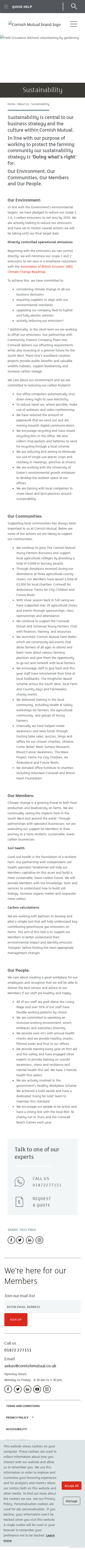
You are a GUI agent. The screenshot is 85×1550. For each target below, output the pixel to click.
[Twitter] (20, 1240)
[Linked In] (30, 1240)
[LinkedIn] (27, 1389)
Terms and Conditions (24, 1406)
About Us (23, 104)
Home (11, 104)
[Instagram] (39, 1240)
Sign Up (16, 1319)
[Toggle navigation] (73, 24)
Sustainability (40, 104)
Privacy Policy (17, 1417)
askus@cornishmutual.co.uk (30, 1365)
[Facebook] (11, 1240)
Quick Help (22, 6)
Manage (71, 1501)
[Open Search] (73, 6)
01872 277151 (18, 1350)
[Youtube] (37, 1389)
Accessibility (17, 1429)
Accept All (72, 1485)
